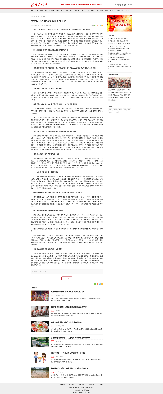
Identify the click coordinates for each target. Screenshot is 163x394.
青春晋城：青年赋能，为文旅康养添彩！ (119, 41)
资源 (71, 10)
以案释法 (77, 10)
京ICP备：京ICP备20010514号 (81, 392)
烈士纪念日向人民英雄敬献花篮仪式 (119, 97)
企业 (118, 10)
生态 (88, 10)
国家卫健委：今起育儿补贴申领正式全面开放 (68, 353)
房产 (62, 10)
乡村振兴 (112, 10)
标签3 (120, 109)
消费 (57, 10)
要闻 (41, 10)
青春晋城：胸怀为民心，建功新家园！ (118, 38)
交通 (67, 10)
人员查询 (100, 384)
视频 (117, 112)
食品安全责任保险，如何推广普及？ (117, 64)
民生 (83, 10)
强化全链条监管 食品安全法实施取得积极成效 (68, 322)
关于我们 (62, 384)
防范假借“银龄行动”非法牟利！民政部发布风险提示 (70, 338)
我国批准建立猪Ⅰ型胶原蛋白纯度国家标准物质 (69, 307)
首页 (32, 10)
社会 (46, 10)
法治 (125, 109)
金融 (92, 10)
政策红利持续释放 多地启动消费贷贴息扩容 (67, 292)
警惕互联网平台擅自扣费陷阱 (116, 57)
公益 (127, 10)
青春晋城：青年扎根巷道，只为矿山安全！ (119, 43)
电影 (129, 109)
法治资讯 (52, 10)
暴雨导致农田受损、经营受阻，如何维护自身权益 (69, 368)
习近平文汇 (113, 100)
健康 (101, 10)
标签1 (110, 109)
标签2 (115, 109)
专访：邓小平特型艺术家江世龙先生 (117, 46)
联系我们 (71, 384)
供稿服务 (81, 384)
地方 (122, 10)
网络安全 (111, 112)
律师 (106, 10)
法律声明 (91, 384)
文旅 (97, 10)
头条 (36, 10)
